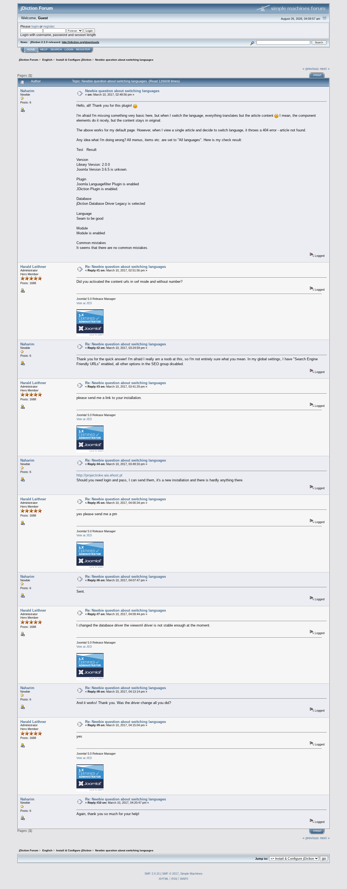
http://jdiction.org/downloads (80, 42)
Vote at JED (84, 303)
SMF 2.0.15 (152, 873)
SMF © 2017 (170, 873)
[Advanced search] (252, 42)
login (35, 26)
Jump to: (261, 858)
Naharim (27, 91)
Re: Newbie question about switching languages (125, 267)
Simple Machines (191, 873)
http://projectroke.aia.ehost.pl (99, 475)
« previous (311, 69)
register (48, 26)
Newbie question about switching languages (122, 91)
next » (325, 69)
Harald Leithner (33, 267)
